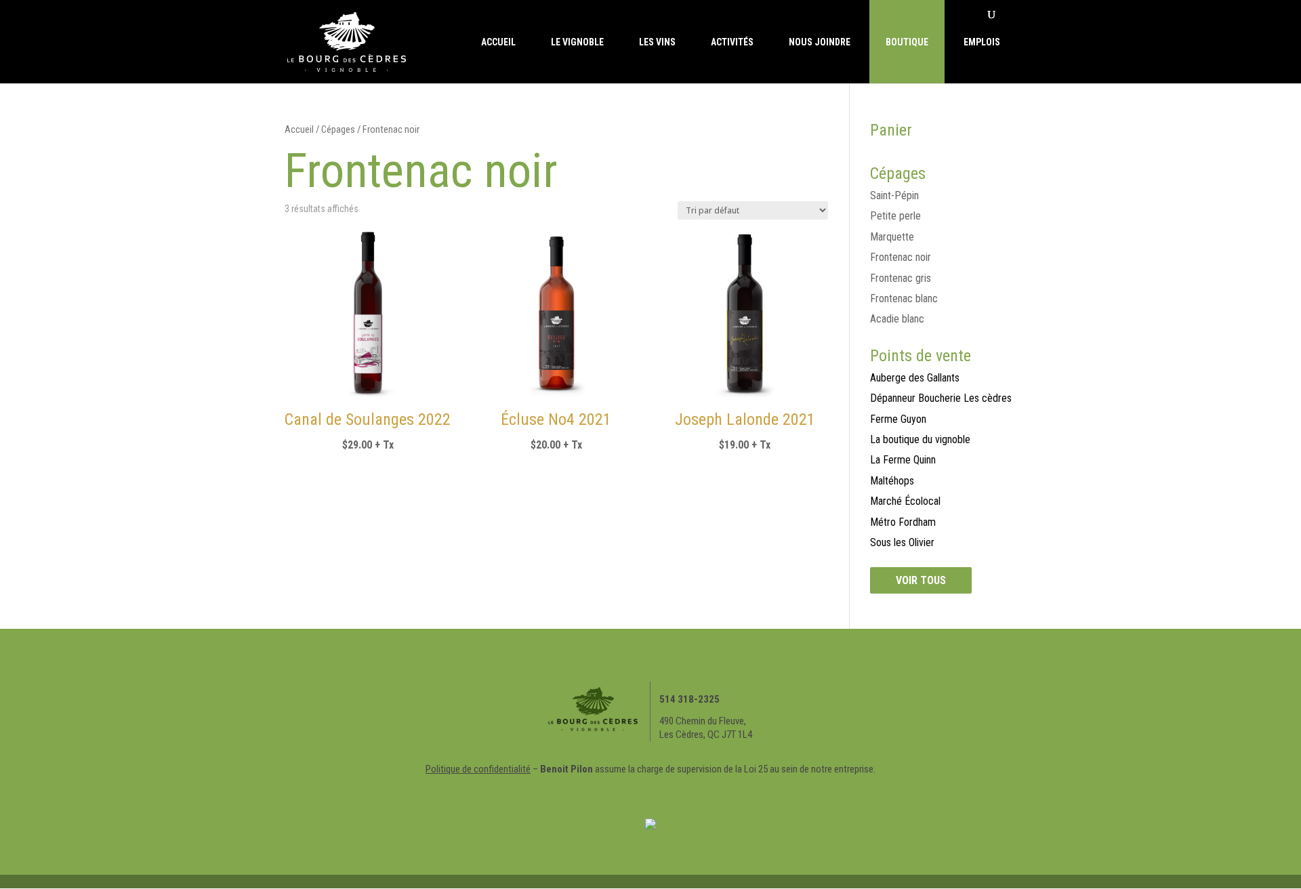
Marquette (892, 236)
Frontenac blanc (904, 298)
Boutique (907, 42)
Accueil (498, 42)
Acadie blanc (897, 318)
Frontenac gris (900, 278)
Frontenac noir (900, 257)
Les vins (657, 42)
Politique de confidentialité (478, 769)
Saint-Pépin (894, 195)
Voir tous (921, 580)
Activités (732, 42)
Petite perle (895, 215)
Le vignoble (577, 42)
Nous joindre (819, 42)
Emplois (982, 42)
